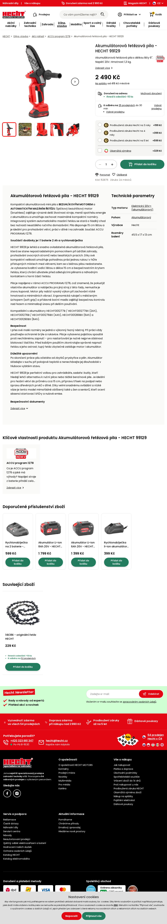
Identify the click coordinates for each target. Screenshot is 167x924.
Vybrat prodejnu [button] (157, 107)
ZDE (116, 905)
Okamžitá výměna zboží (127, 792)
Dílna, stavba (21, 36)
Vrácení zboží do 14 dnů (127, 780)
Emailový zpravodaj (69, 827)
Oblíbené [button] (122, 174)
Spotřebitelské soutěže (127, 776)
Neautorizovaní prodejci (16, 839)
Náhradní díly (10, 3)
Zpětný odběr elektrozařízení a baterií (24, 843)
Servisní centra (11, 831)
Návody (7, 835)
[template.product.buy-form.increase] (112, 164)
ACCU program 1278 (59, 36)
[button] (41, 14)
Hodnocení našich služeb (17, 847)
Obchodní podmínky (125, 772)
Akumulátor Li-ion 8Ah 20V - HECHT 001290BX (50, 546)
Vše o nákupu (32, 3)
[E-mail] (41, 742)
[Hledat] (102, 14)
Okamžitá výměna (120, 150)
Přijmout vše (94, 916)
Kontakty (64, 769)
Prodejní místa (67, 772)
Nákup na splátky (123, 796)
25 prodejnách (127, 105)
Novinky (63, 776)
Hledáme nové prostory (72, 831)
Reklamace (9, 819)
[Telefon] (5, 742)
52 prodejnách (28, 658)
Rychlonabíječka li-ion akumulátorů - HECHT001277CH (116, 546)
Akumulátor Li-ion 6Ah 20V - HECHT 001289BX (83, 546)
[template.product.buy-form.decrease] (100, 164)
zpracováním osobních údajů (139, 701)
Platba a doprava (123, 769)
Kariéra (62, 788)
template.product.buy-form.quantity (106, 164)
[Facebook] (7, 793)
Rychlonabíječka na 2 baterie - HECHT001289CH (16, 546)
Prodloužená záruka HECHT (129, 788)
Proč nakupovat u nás (126, 784)
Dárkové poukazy (123, 804)
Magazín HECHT (137, 3)
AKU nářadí (38, 36)
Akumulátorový (141, 217)
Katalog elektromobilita (16, 858)
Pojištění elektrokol (124, 800)
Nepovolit (71, 916)
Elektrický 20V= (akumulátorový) (142, 207)
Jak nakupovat (122, 765)
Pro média (64, 784)
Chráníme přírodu (69, 823)
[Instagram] (17, 793)
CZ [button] (158, 3)
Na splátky (101, 83)
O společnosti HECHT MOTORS (76, 765)
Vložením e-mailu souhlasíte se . (121, 701)
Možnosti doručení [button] (151, 93)
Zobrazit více (102, 68)
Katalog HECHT (11, 854)
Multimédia (65, 780)
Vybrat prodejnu (115, 111)
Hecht (6, 36)
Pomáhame (65, 819)
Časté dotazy (11, 823)
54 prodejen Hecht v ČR (156, 736)
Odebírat (153, 694)
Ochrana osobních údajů (17, 851)
